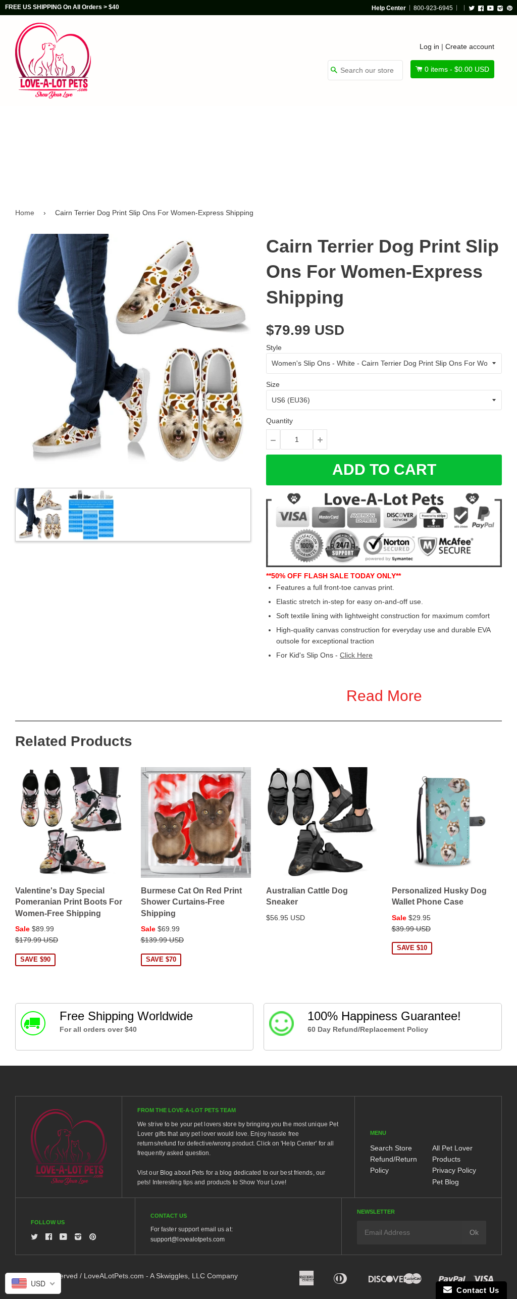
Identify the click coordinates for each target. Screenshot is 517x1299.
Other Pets (185, 127)
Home (24, 213)
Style (274, 347)
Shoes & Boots (343, 127)
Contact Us (475, 1290)
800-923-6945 (433, 8)
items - (457, 69)
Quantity (279, 421)
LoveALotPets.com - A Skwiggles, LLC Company (161, 1276)
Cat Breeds (115, 127)
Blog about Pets (182, 1172)
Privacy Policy (454, 1170)
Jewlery (413, 127)
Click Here (356, 655)
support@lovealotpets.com (187, 1239)
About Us (40, 170)
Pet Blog (445, 1182)
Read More (384, 695)
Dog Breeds (45, 127)
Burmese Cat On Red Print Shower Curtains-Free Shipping (191, 902)
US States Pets (260, 127)
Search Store (391, 1148)
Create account (469, 46)
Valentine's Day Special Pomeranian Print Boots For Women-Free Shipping (68, 902)
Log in (429, 46)
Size (273, 384)
